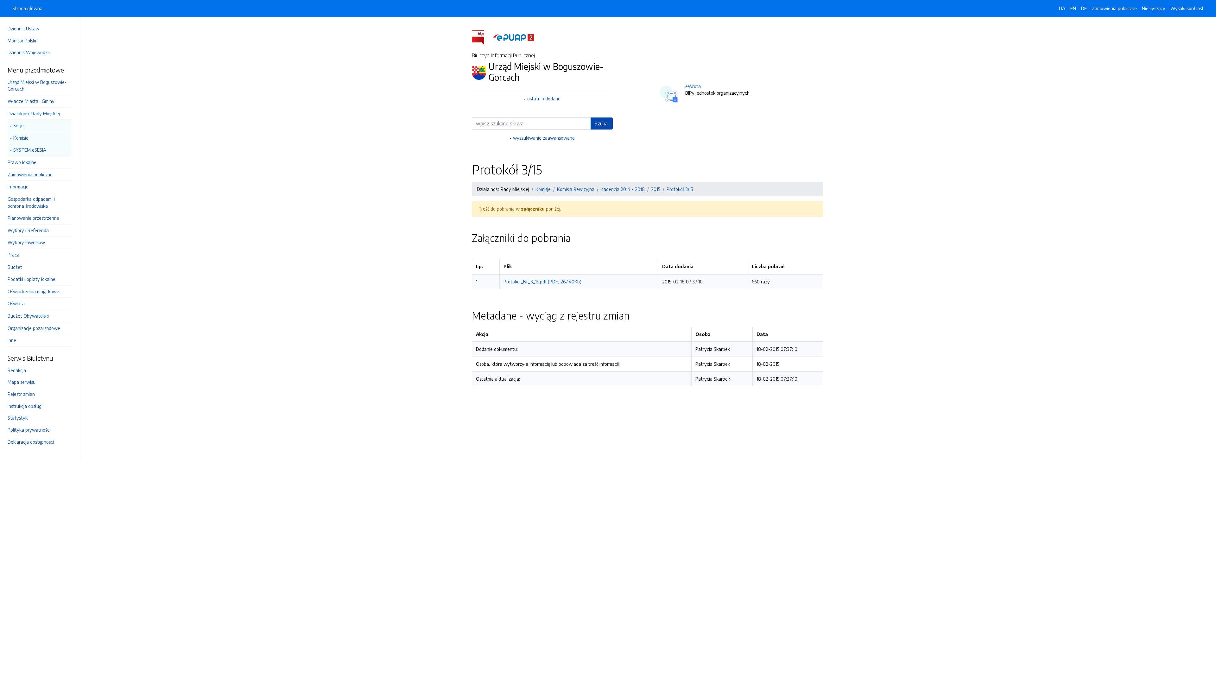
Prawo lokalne (22, 162)
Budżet (15, 267)
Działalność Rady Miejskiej (34, 113)
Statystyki (18, 418)
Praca (13, 254)
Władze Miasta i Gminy (31, 101)
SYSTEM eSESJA (29, 150)
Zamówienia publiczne (30, 174)
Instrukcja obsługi (25, 406)
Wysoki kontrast (1187, 8)
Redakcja (17, 370)
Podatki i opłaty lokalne (31, 279)
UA (1062, 8)
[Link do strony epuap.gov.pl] (513, 37)
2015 (655, 189)
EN (1073, 8)
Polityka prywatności (29, 430)
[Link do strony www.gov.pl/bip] (482, 37)
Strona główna (27, 8)
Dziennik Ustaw (23, 28)
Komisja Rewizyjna (575, 189)
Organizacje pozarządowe (34, 328)
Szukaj (602, 123)
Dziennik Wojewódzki (29, 52)
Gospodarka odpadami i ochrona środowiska (31, 202)
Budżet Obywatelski (28, 316)
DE (1084, 8)
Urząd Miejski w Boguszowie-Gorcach (37, 85)
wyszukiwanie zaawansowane (544, 138)
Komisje (20, 138)
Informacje (18, 186)
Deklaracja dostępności (31, 442)
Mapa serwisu (21, 382)
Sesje (18, 125)
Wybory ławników (26, 242)
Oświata (16, 303)
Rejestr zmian (21, 394)
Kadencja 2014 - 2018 (623, 189)
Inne (12, 340)
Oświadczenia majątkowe (33, 291)
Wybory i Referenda (28, 230)
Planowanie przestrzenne (33, 218)
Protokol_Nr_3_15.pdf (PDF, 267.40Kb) (542, 281)
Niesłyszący (1153, 8)
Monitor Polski (22, 40)
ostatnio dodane (543, 98)
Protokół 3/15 (680, 189)
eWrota (693, 86)
